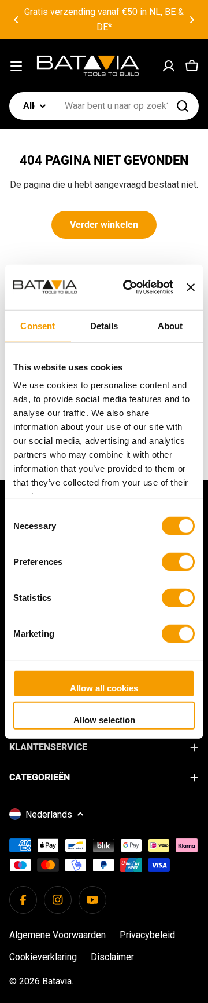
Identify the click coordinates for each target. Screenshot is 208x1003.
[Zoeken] (183, 106)
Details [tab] (104, 325)
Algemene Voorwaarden (57, 934)
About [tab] (170, 325)
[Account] (169, 66)
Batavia (57, 981)
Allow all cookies (104, 687)
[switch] (178, 561)
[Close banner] (191, 287)
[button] (16, 20)
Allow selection (104, 720)
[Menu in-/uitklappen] (16, 66)
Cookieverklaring (43, 956)
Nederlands (48, 814)
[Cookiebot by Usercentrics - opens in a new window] (128, 287)
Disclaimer (112, 956)
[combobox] (104, 106)
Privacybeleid (147, 934)
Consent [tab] (37, 325)
